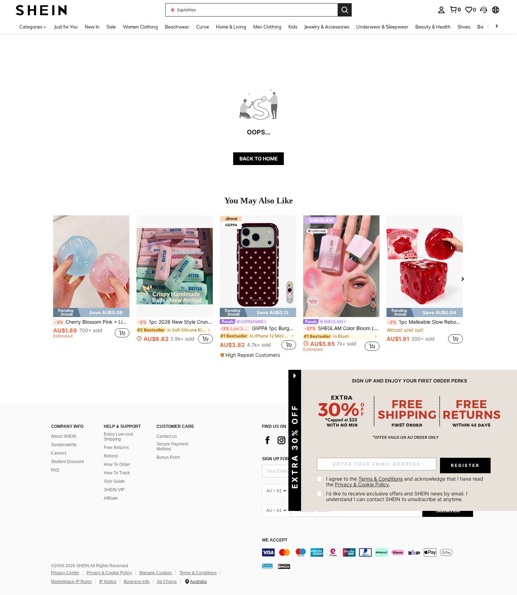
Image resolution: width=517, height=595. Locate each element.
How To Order (117, 464)
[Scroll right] (496, 26)
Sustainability (64, 444)
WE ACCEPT (274, 540)
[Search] (345, 10)
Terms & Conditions (198, 572)
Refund (111, 456)
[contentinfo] (367, 552)
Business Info (136, 581)
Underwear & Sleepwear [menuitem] (382, 27)
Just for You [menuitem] (66, 27)
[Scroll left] (488, 26)
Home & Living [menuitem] (231, 27)
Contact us (167, 436)
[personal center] (441, 10)
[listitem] (91, 283)
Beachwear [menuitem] (177, 27)
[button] (483, 10)
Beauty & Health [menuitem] (433, 27)
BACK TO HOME (259, 159)
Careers (58, 453)
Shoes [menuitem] (464, 27)
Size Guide (114, 481)
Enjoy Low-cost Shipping (118, 437)
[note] (91, 312)
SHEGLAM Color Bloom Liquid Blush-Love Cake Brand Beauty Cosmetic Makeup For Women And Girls (342, 328)
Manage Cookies (155, 572)
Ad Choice (167, 581)
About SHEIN (63, 436)
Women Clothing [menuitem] (140, 27)
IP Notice (107, 581)
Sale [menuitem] (111, 27)
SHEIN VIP (114, 489)
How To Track (117, 472)
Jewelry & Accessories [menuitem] (326, 27)
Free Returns (116, 447)
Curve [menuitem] (202, 27)
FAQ (55, 470)
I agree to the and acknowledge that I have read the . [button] (405, 481)
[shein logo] (41, 9)
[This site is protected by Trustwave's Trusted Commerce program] (267, 566)
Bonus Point (168, 457)
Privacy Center (65, 572)
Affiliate (111, 498)
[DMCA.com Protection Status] (284, 566)
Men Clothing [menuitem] (267, 27)
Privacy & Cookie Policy (109, 572)
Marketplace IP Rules (71, 581)
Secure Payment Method (172, 446)
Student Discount (67, 461)
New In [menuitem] (92, 27)
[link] (455, 9)
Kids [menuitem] (292, 27)
